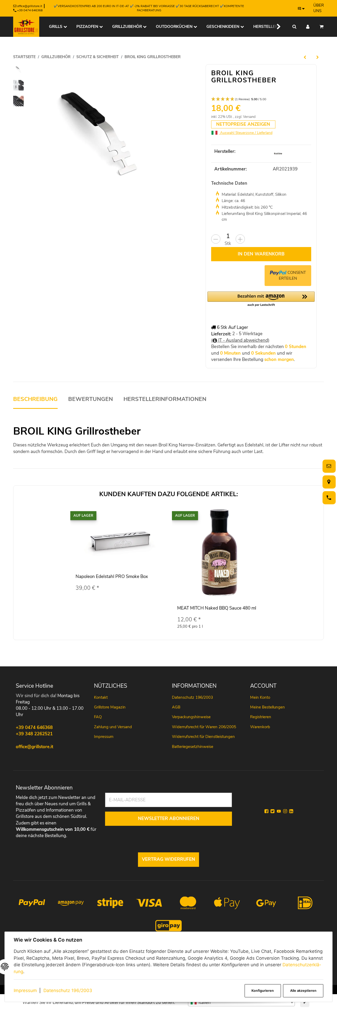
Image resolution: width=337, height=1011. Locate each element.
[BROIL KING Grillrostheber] (97, 132)
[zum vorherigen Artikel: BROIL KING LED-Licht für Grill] (305, 57)
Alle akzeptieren (303, 991)
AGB (176, 707)
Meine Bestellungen (267, 707)
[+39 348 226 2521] (328, 497)
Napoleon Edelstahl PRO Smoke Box (112, 577)
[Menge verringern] (215, 239)
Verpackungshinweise (191, 717)
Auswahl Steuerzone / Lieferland (245, 132)
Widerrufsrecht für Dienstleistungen (203, 736)
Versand (249, 116)
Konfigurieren (262, 991)
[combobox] (241, 1002)
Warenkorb (260, 727)
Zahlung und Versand (113, 727)
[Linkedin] (291, 811)
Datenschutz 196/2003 (67, 990)
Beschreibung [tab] (35, 399)
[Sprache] (301, 8)
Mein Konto (260, 697)
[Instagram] (285, 811)
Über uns (318, 8)
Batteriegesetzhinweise (192, 746)
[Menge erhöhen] (240, 239)
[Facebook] (266, 811)
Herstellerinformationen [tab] (164, 399)
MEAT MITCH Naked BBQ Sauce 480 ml (216, 608)
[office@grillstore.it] (328, 466)
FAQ (98, 717)
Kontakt (101, 697)
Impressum (25, 990)
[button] (275, 26)
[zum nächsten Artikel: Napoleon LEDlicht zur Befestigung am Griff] (317, 57)
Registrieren (260, 717)
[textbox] (241, 1002)
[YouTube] (279, 811)
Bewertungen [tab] (90, 399)
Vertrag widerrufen (168, 859)
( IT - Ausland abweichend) (240, 340)
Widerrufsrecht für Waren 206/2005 (204, 727)
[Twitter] (272, 811)
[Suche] (294, 26)
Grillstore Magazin (110, 707)
